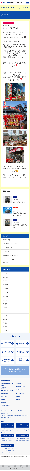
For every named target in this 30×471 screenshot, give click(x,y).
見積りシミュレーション (21, 425)
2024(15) (5, 307)
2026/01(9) (5, 300)
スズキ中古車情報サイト (6, 445)
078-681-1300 (15, 371)
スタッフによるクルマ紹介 (7, 390)
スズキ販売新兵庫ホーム (7, 380)
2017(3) (5, 330)
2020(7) (5, 319)
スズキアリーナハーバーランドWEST (15, 8)
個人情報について (5, 413)
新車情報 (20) (6, 240)
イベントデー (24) (7, 247)
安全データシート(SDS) (6, 411)
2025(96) (5, 303)
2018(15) (5, 326)
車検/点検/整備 (4, 393)
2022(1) (5, 315)
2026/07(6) (5, 277)
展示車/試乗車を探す (21, 386)
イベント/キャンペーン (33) (10, 243)
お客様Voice (4, 388)
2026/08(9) (5, 273)
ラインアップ (19, 389)
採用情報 (18, 399)
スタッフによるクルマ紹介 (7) (10, 255)
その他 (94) (6, 251)
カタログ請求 (4, 396)
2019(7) (5, 323)
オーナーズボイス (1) (8, 259)
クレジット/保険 (20, 393)
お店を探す (18, 383)
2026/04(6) (5, 288)
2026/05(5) (5, 284)
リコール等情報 (21, 435)
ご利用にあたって (20, 411)
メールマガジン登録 (6, 435)
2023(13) (5, 311)
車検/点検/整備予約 (5, 405)
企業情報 (18, 396)
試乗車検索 (3, 402)
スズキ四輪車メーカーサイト (6, 425)
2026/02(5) (5, 296)
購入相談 (3, 399)
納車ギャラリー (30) (8, 262)
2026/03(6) (5, 292)
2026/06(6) (5, 281)
